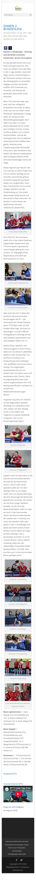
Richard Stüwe (11, 33)
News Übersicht (19, 39)
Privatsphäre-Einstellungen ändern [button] (17, 845)
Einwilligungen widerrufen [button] (17, 854)
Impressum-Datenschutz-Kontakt (17, 841)
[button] (5, 48)
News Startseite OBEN (15, 36)
